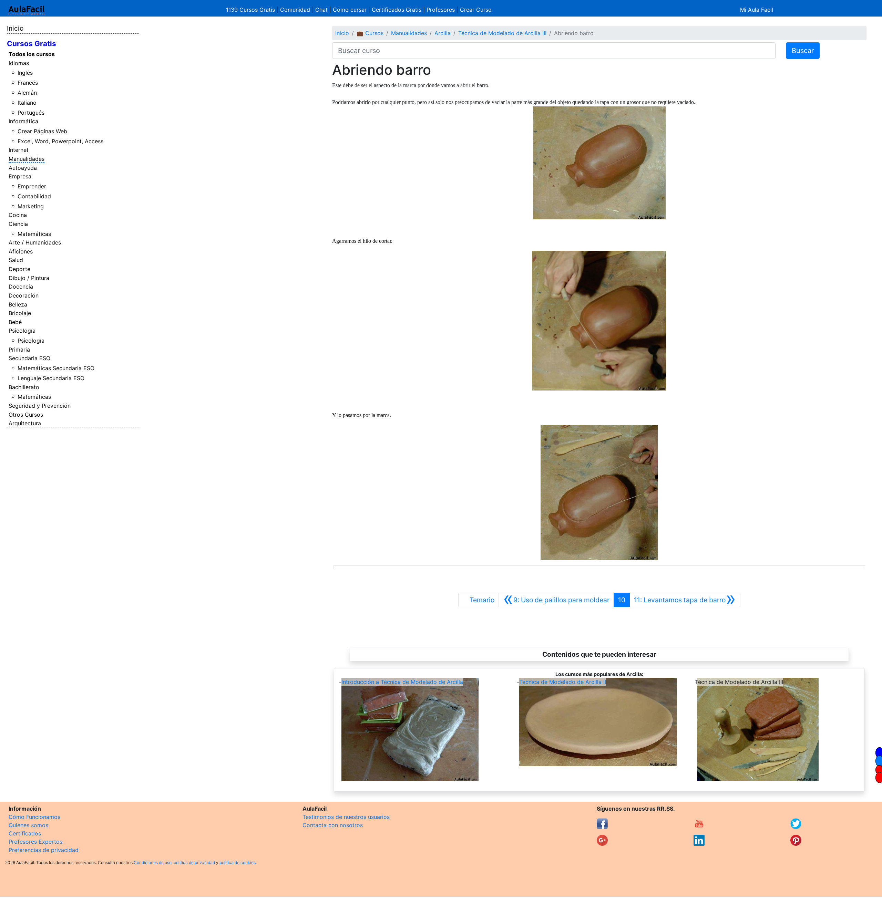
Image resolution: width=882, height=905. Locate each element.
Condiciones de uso (153, 862)
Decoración (24, 295)
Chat (321, 9)
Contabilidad (34, 196)
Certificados (25, 833)
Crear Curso (476, 9)
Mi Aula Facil (756, 9)
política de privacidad (194, 862)
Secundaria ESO (29, 358)
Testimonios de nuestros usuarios (346, 816)
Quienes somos (28, 825)
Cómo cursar (350, 9)
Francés (28, 82)
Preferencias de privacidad (44, 849)
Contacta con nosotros (332, 825)
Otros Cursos (26, 414)
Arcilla (442, 33)
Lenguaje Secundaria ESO (51, 378)
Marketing (31, 206)
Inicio (15, 28)
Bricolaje (20, 313)
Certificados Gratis (396, 9)
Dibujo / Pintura (29, 277)
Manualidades (26, 158)
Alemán (27, 92)
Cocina (18, 214)
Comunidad (295, 9)
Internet (19, 149)
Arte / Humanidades (35, 242)
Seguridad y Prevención (40, 405)
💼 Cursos (370, 33)
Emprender (32, 186)
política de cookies (237, 862)
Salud (16, 260)
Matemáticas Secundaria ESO (56, 368)
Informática (23, 121)
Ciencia (18, 223)
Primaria (19, 349)
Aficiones (21, 251)
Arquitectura (25, 423)
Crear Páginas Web (42, 131)
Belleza (18, 304)
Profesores (441, 9)
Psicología (22, 330)
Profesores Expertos (35, 841)
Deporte (19, 269)
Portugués (31, 112)
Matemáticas (34, 233)
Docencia (21, 286)
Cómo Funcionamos (34, 816)
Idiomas (19, 63)
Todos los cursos (32, 54)
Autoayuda (23, 167)
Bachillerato (24, 387)
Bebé (15, 322)
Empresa (20, 176)
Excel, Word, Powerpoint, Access (60, 141)
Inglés (25, 72)
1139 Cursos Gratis (251, 9)
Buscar (803, 50)
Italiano (27, 102)
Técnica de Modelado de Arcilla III (502, 33)
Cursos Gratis (31, 43)
